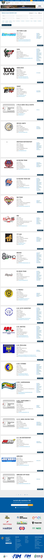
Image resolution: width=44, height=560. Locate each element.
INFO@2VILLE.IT (21, 114)
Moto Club (22, 0)
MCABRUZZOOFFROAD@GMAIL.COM (24, 483)
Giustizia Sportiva (17, 546)
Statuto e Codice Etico (18, 540)
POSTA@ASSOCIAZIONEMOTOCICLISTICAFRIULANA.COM (27, 356)
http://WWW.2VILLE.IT (21, 113)
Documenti (34, 0)
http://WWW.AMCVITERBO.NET (23, 373)
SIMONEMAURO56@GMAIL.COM (24, 465)
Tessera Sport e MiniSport (38, 542)
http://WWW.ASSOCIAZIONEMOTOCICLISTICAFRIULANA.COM (26, 355)
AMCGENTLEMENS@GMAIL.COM (24, 412)
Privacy (16, 549)
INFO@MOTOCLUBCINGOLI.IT (23, 299)
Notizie (16, 548)
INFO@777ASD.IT (21, 244)
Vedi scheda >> (40, 45)
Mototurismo (27, 541)
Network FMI (38, 0)
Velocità (26, 539)
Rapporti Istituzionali (18, 543)
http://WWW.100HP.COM (22, 95)
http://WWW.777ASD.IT (21, 243)
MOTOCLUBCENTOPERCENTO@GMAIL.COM (25, 58)
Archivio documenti (37, 548)
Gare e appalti (17, 547)
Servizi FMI (26, 0)
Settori (8, 0)
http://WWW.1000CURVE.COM (23, 76)
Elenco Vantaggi (37, 544)
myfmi (31, 0)
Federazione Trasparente (18, 545)
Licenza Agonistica (37, 543)
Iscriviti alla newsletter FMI (22, 500)
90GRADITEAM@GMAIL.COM (23, 280)
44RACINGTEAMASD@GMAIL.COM (24, 169)
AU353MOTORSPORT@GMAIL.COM (24, 446)
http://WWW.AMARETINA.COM (23, 335)
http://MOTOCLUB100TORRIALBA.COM (24, 39)
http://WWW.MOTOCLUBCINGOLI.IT (23, 298)
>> (26, 494)
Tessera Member (37, 538)
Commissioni (11, 0)
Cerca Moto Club (37, 547)
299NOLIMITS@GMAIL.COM (23, 132)
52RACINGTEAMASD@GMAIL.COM (24, 187)
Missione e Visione (17, 539)
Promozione (26, 542)
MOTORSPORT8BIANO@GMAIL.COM (24, 262)
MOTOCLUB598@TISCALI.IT (23, 225)
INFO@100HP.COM (21, 96)
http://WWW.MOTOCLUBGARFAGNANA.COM (25, 392)
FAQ (28, 0)
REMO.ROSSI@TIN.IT (22, 393)
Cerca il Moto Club (7, 25)
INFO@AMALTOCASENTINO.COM (24, 319)
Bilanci (16, 542)
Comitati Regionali (17, 0)
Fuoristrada (26, 538)
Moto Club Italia (37, 541)
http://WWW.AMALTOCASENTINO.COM (24, 318)
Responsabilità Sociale (18, 544)
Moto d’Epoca (27, 540)
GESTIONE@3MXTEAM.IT (22, 150)
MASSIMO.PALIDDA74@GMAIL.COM (24, 206)
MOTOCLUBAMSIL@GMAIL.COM (24, 428)
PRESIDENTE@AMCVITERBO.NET (24, 375)
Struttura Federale (17, 541)
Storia (16, 538)
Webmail (42, 0)
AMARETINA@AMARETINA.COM (23, 336)
